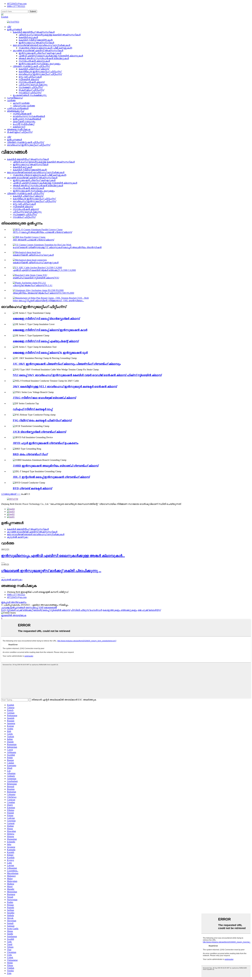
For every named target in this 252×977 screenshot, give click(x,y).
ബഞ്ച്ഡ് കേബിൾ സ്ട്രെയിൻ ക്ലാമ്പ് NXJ (36, 278)
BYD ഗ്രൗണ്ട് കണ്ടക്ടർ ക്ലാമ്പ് (32, 488)
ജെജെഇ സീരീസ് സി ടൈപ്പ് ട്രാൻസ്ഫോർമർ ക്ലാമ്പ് (46, 318)
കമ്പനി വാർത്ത (21, 103)
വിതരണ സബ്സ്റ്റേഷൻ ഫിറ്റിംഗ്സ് (31, 66)
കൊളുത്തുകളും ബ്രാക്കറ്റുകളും (120, 610)
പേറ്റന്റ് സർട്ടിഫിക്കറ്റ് (23, 124)
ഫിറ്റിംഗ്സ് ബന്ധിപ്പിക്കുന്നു (33, 84)
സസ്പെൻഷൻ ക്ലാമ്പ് (31, 82)
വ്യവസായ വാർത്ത (24, 105)
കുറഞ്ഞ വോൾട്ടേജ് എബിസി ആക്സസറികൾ (38, 50)
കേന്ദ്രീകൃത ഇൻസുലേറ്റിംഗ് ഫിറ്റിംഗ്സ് (40, 71)
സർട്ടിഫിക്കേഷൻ (22, 113)
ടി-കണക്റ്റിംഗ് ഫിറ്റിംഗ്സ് (31, 90)
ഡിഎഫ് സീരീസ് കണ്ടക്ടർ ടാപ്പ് (32, 409)
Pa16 (3, 610)
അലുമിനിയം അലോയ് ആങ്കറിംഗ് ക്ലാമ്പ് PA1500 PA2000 (43, 293)
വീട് (9, 27)
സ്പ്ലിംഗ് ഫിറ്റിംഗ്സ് (30, 92)
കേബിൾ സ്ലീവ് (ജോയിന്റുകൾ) (36, 40)
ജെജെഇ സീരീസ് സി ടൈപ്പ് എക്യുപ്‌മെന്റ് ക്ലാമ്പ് (45, 341)
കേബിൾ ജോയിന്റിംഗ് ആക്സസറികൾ (34, 32)
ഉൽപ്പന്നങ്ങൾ (14, 29)
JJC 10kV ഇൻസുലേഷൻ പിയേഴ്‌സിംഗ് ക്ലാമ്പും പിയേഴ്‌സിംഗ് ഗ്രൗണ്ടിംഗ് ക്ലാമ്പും (67, 363)
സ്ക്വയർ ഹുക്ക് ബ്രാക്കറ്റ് (19, 610)
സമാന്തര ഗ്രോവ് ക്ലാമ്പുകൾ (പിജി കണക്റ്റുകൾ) (45, 48)
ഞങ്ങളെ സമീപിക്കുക (18, 129)
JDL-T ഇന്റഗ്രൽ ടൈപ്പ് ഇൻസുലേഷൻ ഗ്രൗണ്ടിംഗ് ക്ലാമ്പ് (51, 476)
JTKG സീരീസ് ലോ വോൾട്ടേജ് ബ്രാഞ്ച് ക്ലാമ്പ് (44, 397)
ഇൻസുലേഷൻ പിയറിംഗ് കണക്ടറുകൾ (40, 53)
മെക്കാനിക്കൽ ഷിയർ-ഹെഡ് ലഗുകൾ (33, 255)
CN (14, 14)
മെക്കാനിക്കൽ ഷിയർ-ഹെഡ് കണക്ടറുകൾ (35, 262)
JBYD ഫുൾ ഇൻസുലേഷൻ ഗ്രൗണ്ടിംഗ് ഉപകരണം (45, 443)
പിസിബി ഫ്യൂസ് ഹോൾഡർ (86, 610)
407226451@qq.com (17, 3)
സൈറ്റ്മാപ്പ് (32, 607)
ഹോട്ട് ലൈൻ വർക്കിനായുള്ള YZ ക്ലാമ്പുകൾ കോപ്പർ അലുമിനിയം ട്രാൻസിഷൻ (57, 247)
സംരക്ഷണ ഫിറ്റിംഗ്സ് (31, 87)
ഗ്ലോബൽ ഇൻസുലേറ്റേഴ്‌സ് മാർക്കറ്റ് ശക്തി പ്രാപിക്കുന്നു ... (51, 571)
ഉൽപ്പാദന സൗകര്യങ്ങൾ (27, 119)
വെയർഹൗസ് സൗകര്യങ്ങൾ (29, 116)
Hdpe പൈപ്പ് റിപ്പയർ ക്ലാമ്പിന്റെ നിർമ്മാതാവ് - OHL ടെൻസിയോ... (48, 300)
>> (19, 494)
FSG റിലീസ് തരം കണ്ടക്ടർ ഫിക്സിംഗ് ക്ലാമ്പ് (42, 420)
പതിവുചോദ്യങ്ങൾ (17, 108)
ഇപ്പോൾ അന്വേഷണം (13, 602)
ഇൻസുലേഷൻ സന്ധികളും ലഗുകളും (40, 63)
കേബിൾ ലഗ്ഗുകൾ (28, 37)
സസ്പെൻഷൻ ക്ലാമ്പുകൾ (34, 61)
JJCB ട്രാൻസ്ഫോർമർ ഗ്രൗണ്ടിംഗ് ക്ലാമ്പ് (39, 431)
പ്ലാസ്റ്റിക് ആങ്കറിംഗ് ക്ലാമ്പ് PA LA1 (32, 285)
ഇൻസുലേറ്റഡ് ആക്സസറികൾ (36, 42)
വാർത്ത (11, 100)
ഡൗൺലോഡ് (15, 98)
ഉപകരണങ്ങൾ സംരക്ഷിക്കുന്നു (30, 95)
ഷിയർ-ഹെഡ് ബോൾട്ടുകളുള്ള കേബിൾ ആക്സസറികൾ (49, 34)
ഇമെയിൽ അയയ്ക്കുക (13, 615)
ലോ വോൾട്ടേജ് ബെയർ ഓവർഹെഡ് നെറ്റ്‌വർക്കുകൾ (41, 45)
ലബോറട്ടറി (19, 127)
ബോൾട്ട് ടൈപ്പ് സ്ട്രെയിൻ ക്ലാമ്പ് (51, 610)
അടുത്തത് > (11, 494)
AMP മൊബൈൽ (47, 607)
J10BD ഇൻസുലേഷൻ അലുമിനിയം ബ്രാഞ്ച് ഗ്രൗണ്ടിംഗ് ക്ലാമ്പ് (55, 465)
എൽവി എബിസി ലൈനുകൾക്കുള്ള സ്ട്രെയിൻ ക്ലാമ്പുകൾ (51, 56)
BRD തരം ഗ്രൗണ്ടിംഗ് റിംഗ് (30, 454)
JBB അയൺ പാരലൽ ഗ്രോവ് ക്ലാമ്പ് (33, 240)
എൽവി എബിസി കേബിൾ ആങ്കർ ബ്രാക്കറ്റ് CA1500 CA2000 (44, 270)
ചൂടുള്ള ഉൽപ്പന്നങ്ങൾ (13, 607)
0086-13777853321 (16, 594)
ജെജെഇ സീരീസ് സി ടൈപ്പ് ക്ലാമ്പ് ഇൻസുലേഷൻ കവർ (50, 329)
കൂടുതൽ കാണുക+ (17, 537)
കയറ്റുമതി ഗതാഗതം (24, 121)
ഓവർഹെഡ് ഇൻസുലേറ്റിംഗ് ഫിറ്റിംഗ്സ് (40, 74)
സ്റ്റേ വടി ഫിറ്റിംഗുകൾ (30, 77)
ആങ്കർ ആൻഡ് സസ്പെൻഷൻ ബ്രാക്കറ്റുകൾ (44, 58)
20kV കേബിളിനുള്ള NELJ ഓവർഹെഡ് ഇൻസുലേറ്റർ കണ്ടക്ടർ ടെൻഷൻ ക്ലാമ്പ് (65, 386)
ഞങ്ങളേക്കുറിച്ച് (15, 111)
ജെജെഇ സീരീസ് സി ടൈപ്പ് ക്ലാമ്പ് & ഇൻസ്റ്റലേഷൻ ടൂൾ (50, 352)
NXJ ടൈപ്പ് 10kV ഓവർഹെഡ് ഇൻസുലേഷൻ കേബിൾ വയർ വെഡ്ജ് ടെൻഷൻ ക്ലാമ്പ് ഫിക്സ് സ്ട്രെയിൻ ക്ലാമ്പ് (87, 375)
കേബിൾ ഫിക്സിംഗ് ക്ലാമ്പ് (34, 69)
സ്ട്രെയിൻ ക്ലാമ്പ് (29, 79)
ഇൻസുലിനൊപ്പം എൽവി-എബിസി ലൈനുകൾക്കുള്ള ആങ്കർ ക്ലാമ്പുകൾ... (63, 556)
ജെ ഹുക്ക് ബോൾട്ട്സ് (149, 610)
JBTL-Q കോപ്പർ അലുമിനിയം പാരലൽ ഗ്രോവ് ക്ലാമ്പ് (42, 232)
